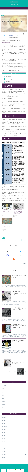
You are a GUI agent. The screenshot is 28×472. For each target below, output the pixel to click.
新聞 (4, 237)
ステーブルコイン (9, 79)
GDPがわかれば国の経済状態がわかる (6, 226)
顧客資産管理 (8, 76)
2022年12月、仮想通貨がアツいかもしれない (7, 211)
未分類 (3, 401)
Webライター (5, 385)
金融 (24, 240)
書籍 (3, 395)
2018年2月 (14, 454)
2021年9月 (14, 429)
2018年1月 (14, 457)
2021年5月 (14, 435)
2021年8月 (14, 432)
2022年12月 (14, 417)
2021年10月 (14, 426)
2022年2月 (14, 423)
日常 (3, 392)
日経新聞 (14, 240)
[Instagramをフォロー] (7, 255)
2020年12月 (14, 448)
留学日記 (4, 404)
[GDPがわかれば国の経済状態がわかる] (7, 221)
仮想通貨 (4, 240)
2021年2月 (14, 441)
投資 (9, 240)
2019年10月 (14, 451)
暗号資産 (19, 240)
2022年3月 (14, 420)
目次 (13, 73)
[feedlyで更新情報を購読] (20, 255)
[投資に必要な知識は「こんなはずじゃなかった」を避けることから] (18, 206)
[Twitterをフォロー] (20, 251)
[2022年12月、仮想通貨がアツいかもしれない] (7, 206)
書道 (3, 398)
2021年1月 (14, 444)
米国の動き (8, 81)
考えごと (4, 407)
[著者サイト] (7, 251)
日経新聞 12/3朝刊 (6, 42)
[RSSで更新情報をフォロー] (14, 259)
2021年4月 (14, 438)
